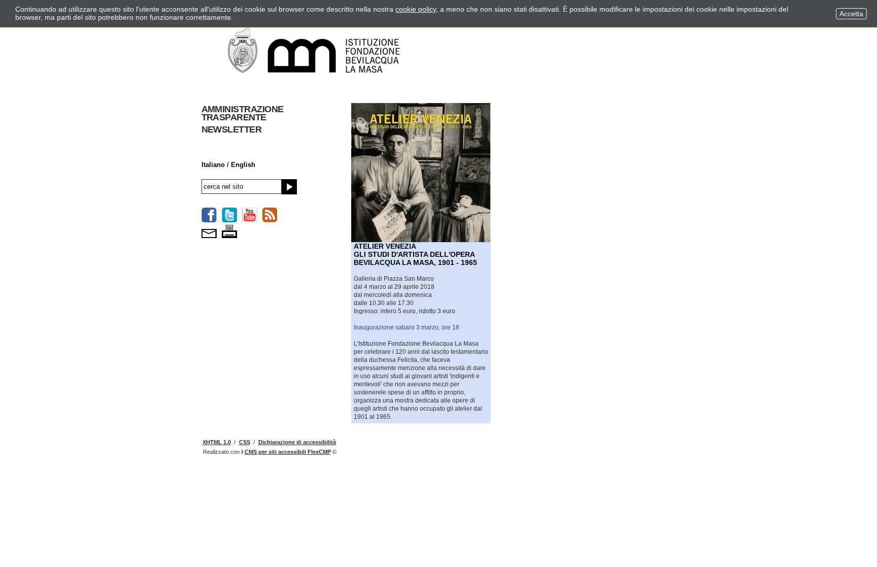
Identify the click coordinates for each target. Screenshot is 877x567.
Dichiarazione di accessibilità (297, 442)
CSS (244, 442)
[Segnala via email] (209, 230)
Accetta (851, 14)
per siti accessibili (288, 452)
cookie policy (415, 9)
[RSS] (270, 215)
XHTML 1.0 (217, 442)
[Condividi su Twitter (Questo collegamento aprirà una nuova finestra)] (229, 215)
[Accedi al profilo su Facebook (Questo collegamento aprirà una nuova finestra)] (209, 215)
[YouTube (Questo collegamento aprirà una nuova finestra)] (249, 215)
